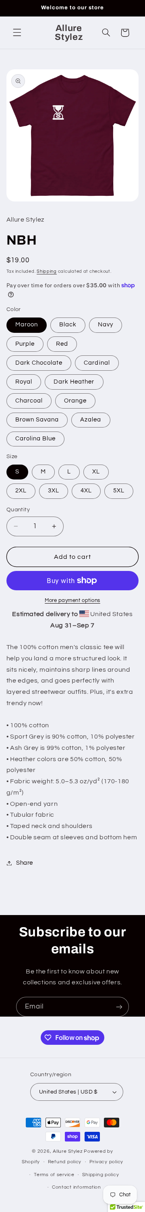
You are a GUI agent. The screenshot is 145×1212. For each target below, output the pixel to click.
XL (96, 472)
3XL (53, 491)
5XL (118, 491)
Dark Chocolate (39, 363)
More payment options (72, 600)
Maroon (26, 325)
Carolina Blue (35, 439)
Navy (105, 325)
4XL (86, 491)
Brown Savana (37, 420)
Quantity (18, 510)
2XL (21, 491)
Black (68, 325)
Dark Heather (74, 382)
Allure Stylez (68, 1151)
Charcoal (29, 401)
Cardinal (97, 363)
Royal (23, 382)
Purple (25, 344)
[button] (17, 32)
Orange (75, 401)
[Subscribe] (119, 1007)
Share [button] (24, 863)
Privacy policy (106, 1162)
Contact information (76, 1187)
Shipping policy (100, 1175)
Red (62, 344)
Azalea (90, 420)
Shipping (47, 271)
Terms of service (54, 1175)
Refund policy (65, 1162)
